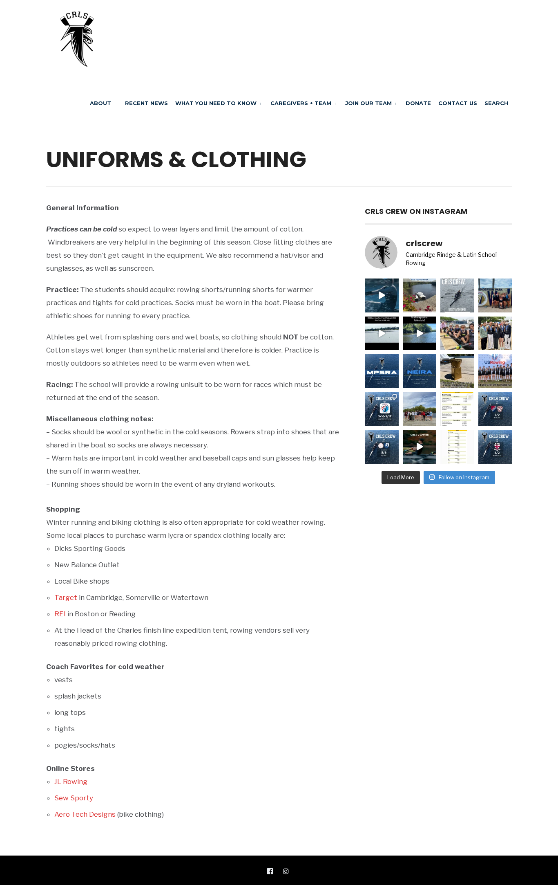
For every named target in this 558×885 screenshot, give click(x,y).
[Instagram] (286, 871)
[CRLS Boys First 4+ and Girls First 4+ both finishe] (495, 371)
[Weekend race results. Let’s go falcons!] (457, 447)
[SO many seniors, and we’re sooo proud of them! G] (420, 409)
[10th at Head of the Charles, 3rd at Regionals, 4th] (495, 295)
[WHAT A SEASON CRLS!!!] (457, 333)
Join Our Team (368, 103)
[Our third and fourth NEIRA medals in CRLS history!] (495, 333)
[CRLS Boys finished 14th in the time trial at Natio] (382, 333)
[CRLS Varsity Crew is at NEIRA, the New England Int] (420, 371)
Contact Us (457, 103)
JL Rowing (70, 781)
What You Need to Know (216, 103)
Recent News (146, 103)
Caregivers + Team (300, 103)
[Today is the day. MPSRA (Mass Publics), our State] (382, 371)
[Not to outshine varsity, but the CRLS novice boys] (457, 371)
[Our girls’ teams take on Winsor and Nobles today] (382, 447)
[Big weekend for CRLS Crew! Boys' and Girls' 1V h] (382, 409)
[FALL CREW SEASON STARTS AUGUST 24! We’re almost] (420, 295)
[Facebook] (270, 871)
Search (496, 103)
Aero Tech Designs (85, 814)
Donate (418, 103)
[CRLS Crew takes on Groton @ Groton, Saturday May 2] (495, 447)
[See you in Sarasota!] (420, 333)
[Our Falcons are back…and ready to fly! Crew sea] (382, 295)
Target (65, 597)
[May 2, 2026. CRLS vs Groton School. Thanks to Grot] (420, 447)
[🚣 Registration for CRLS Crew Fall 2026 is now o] (457, 295)
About (100, 103)
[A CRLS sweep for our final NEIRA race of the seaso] (457, 409)
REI (60, 614)
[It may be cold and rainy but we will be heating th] (495, 409)
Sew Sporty (73, 798)
